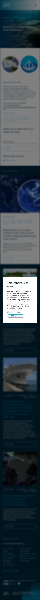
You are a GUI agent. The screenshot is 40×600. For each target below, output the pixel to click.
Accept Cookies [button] (14, 316)
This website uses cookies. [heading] (17, 284)
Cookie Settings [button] (14, 312)
